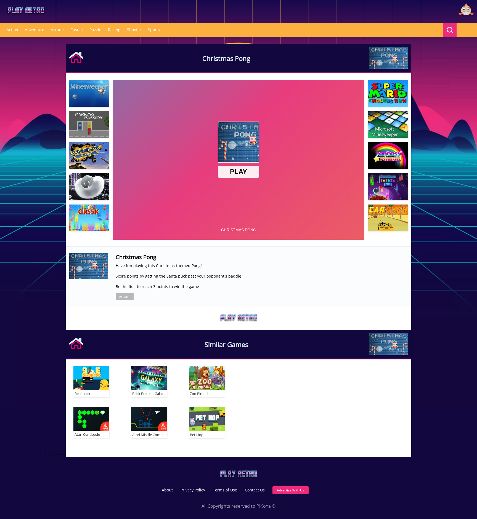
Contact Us (255, 490)
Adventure (34, 29)
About (167, 490)
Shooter (134, 29)
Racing (114, 29)
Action (12, 29)
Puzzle (95, 29)
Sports (154, 29)
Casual (76, 29)
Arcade (57, 29)
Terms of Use (225, 490)
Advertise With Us (290, 490)
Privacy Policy (193, 490)
